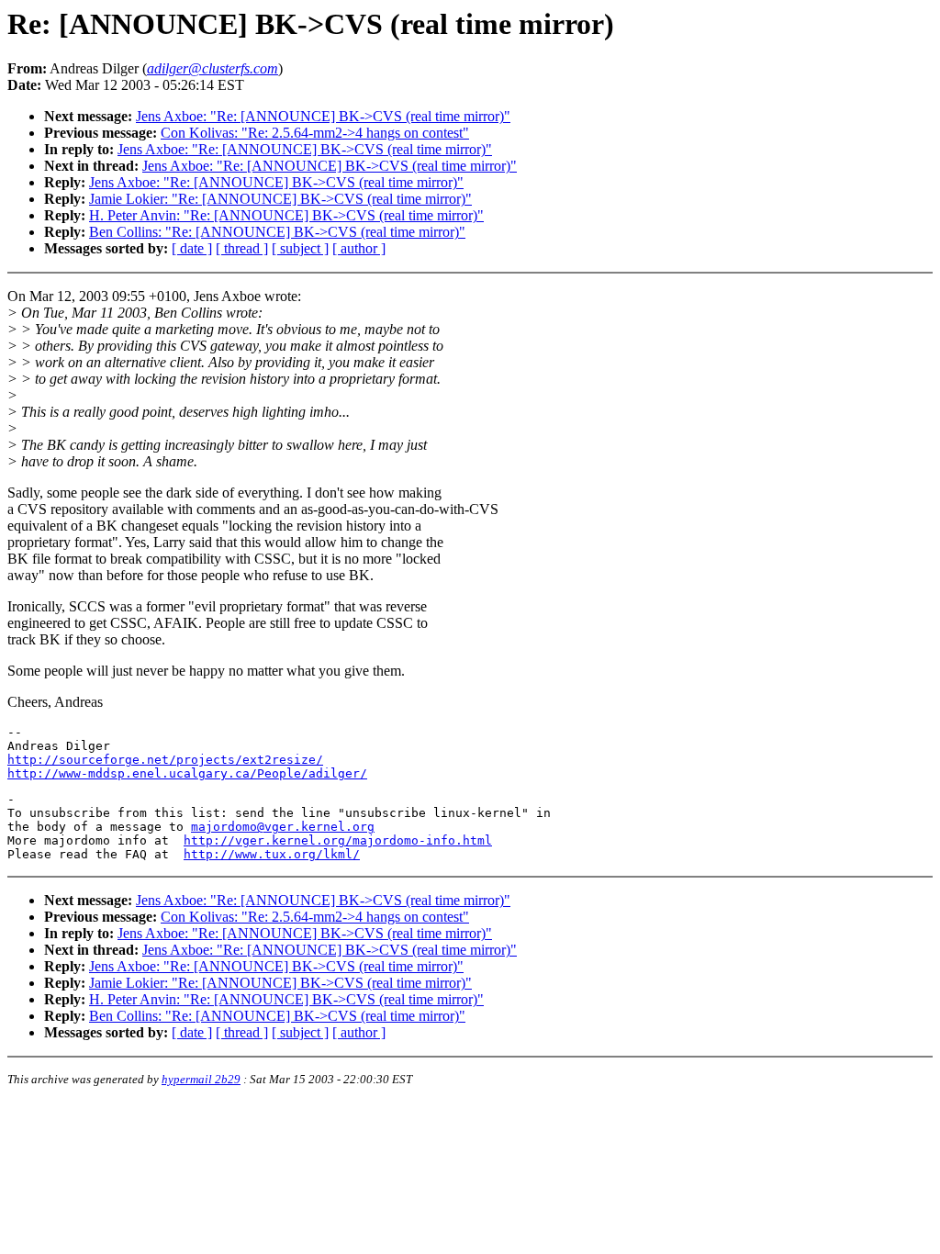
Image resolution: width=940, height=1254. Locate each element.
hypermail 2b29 (201, 1079)
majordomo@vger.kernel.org (283, 827)
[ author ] (359, 248)
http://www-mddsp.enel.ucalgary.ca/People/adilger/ (187, 773)
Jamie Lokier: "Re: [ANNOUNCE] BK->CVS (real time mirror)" (280, 199)
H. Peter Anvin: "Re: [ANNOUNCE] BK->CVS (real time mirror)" (286, 215)
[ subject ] (300, 248)
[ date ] (192, 248)
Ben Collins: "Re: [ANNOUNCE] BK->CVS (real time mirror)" (277, 232)
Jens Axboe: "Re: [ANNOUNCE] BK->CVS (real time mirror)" (323, 116)
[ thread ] (242, 248)
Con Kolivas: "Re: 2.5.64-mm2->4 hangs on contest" (315, 132)
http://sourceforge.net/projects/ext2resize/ (165, 760)
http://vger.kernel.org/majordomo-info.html (338, 840)
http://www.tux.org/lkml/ (272, 854)
